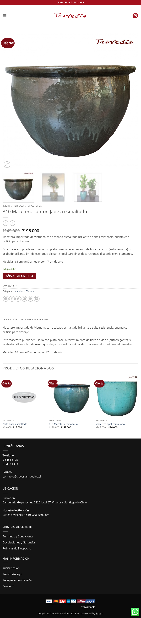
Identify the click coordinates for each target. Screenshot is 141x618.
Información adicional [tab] (34, 319)
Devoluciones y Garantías (19, 542)
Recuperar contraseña (17, 580)
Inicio (6, 205)
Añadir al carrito (19, 276)
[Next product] (5, 223)
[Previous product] (12, 223)
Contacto (8, 586)
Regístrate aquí (12, 574)
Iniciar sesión (11, 568)
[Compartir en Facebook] (12, 299)
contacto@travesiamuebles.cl (22, 476)
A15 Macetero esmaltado (63, 424)
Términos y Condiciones (18, 536)
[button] (5, 15)
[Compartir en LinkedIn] (37, 299)
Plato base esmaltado (15, 424)
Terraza (19, 205)
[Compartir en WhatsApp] (6, 299)
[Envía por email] (24, 299)
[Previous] (10, 100)
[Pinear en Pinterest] (30, 299)
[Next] (131, 100)
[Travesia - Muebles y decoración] (70, 15)
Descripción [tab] (10, 319)
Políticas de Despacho (17, 548)
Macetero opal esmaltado (110, 424)
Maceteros (35, 205)
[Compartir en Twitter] (18, 299)
